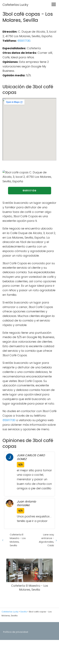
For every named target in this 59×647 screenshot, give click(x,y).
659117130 (23, 41)
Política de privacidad (15, 632)
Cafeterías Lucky (15, 5)
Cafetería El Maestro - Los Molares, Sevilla (18, 540)
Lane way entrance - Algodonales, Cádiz (46, 540)
